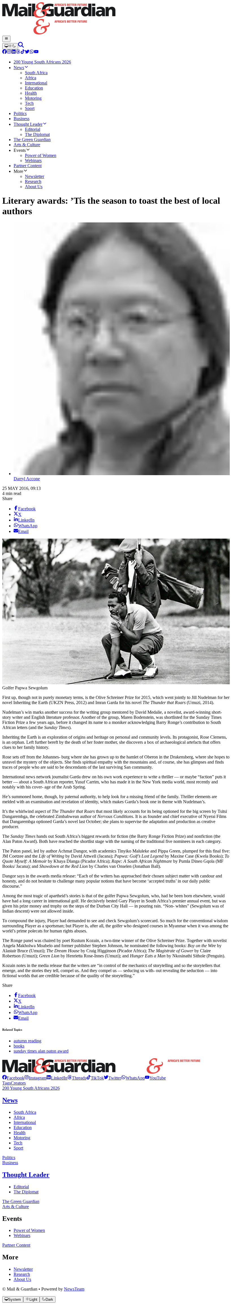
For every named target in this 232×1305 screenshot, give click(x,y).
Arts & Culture (15, 1206)
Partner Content (16, 1245)
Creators (18, 1083)
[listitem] (13, 1078)
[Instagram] (9, 52)
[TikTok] (22, 52)
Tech (18, 1142)
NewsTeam (74, 1289)
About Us (22, 1279)
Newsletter (23, 1269)
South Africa (25, 1112)
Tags (6, 1083)
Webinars (22, 1235)
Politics (8, 1157)
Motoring (22, 1137)
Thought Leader (26, 1174)
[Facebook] (4, 52)
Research (22, 1274)
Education (23, 1127)
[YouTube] (36, 52)
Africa (19, 1117)
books (19, 1045)
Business (10, 1162)
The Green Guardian (20, 1201)
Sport (18, 1147)
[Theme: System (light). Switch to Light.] (10, 46)
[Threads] (18, 52)
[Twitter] (27, 52)
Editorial (21, 1186)
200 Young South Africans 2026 (31, 1088)
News (10, 1100)
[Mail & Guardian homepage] (116, 19)
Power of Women (29, 1230)
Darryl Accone (27, 478)
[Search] (21, 46)
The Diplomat (26, 1191)
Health (19, 1132)
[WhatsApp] (31, 52)
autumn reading (27, 1040)
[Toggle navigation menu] (6, 39)
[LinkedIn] (13, 52)
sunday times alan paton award (41, 1051)
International (25, 1122)
